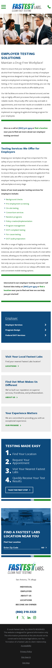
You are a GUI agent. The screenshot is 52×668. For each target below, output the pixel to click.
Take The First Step (18, 489)
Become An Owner (26, 604)
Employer (26, 591)
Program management (15, 225)
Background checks (14, 199)
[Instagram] (34, 617)
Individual (26, 586)
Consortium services (14, 212)
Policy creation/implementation (19, 221)
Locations (10, 366)
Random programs (14, 216)
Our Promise (12, 425)
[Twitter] (23, 617)
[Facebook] (17, 617)
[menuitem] (24, 324)
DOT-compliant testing (15, 229)
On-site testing (12, 208)
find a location (41, 128)
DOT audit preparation (15, 238)
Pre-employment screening (17, 203)
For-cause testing (13, 234)
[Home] (26, 7)
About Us (10, 397)
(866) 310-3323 (25, 128)
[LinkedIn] (28, 617)
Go (42, 547)
